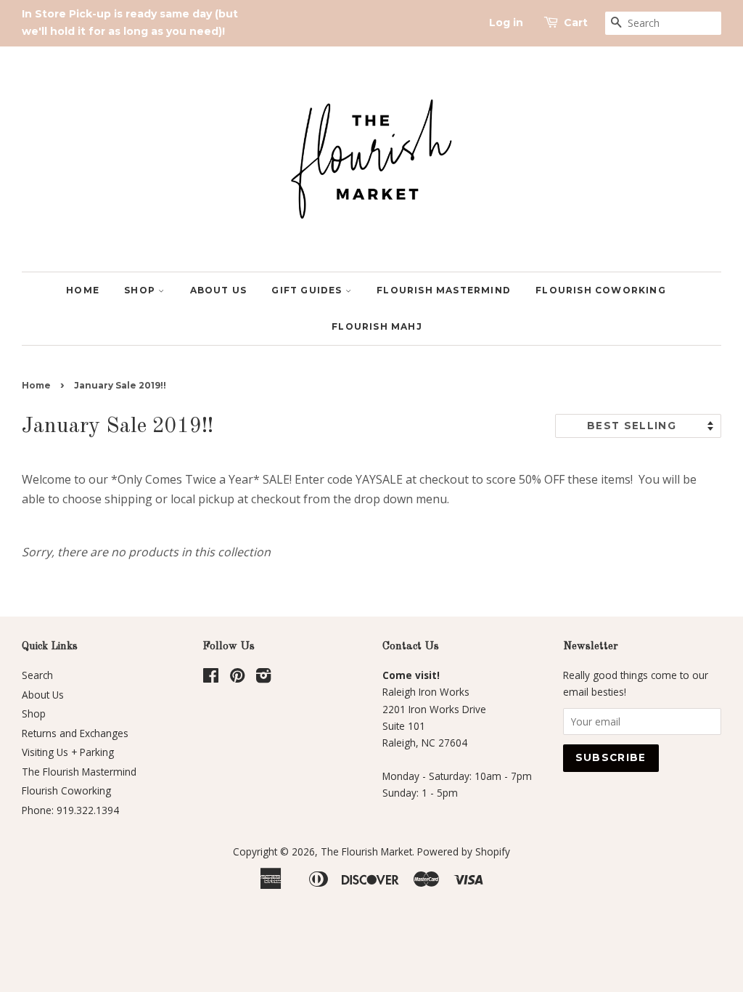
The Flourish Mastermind (79, 771)
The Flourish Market (366, 851)
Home (82, 290)
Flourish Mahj (377, 326)
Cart (576, 22)
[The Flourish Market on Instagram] (263, 678)
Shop (141, 290)
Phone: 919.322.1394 (70, 810)
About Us (218, 290)
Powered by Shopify (463, 851)
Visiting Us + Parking (68, 752)
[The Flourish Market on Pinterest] (237, 678)
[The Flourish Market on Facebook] (210, 678)
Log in (506, 22)
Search (37, 675)
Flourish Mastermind (444, 290)
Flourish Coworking (600, 290)
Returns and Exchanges (75, 733)
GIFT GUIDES (308, 290)
